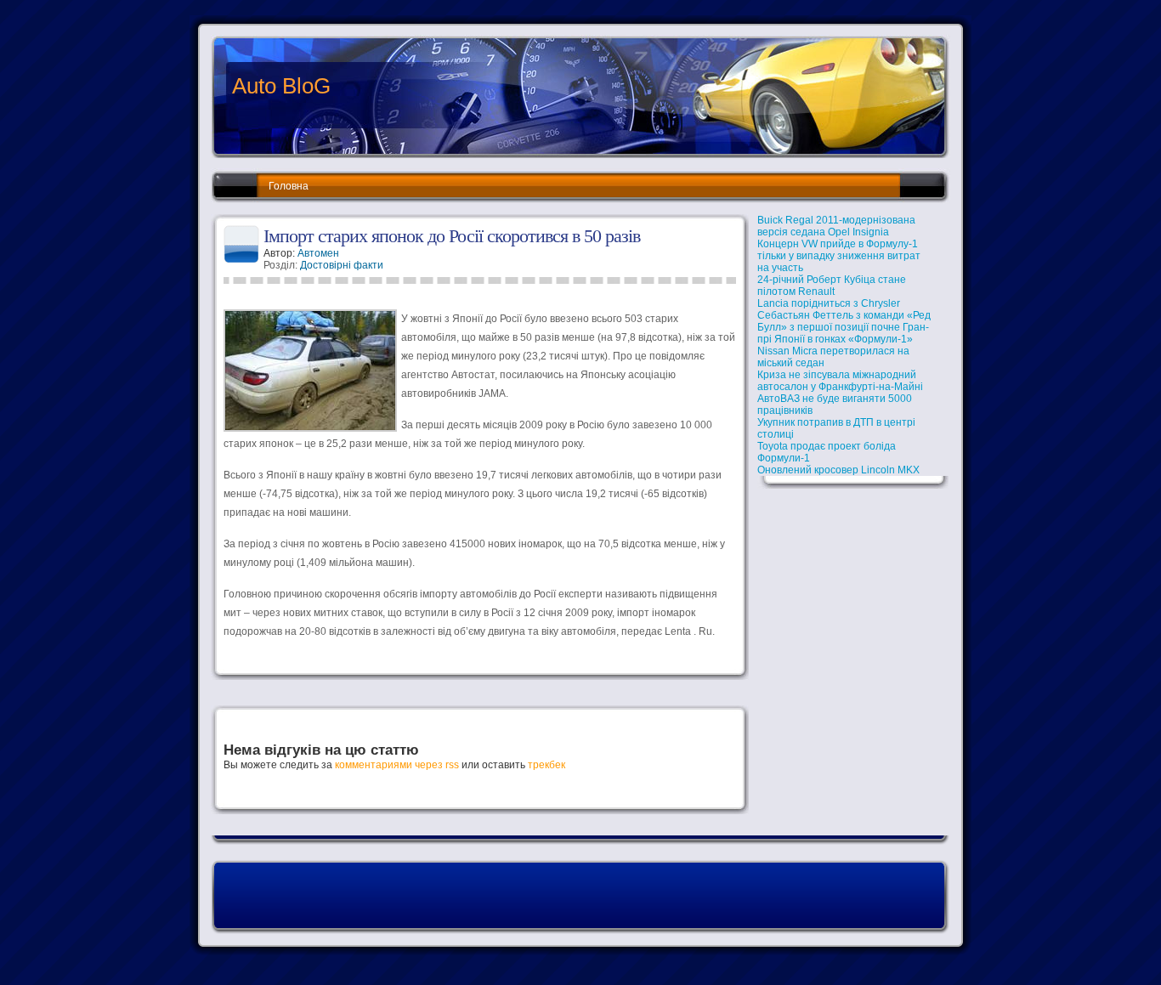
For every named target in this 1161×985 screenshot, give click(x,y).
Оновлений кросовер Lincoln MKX (838, 470)
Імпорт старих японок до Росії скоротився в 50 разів (451, 235)
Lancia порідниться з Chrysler (828, 303)
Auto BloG (281, 86)
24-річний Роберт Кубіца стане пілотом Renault (831, 285)
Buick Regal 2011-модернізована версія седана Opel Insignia (836, 226)
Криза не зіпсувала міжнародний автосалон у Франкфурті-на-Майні (840, 381)
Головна (289, 186)
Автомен (318, 253)
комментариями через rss (397, 765)
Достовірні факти (341, 265)
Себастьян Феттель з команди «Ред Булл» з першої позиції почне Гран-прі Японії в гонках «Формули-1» (844, 327)
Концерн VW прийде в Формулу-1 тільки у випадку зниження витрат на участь (838, 256)
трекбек (546, 765)
